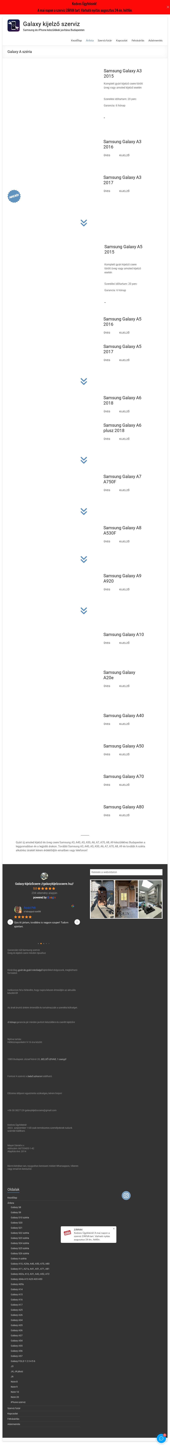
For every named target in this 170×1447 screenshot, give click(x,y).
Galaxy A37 (17, 1335)
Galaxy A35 (17, 1325)
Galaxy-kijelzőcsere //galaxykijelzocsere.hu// (44, 883)
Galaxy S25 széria (20, 1248)
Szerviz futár (105, 40)
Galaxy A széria (19, 1258)
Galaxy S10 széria (20, 1217)
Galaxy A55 (17, 1345)
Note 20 (15, 1397)
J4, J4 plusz (17, 1371)
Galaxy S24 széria (20, 1243)
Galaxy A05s (17, 1284)
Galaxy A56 (17, 1351)
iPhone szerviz (18, 1402)
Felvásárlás (138, 40)
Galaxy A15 (17, 1294)
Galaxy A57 (17, 1356)
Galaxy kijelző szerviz (51, 24)
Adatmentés (155, 40)
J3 (12, 1366)
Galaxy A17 (17, 1304)
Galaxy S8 (16, 1207)
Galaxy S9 (16, 1212)
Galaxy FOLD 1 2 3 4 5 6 (23, 1361)
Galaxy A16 (17, 1299)
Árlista (90, 40)
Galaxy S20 (16, 1222)
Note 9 (14, 1386)
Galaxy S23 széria (20, 1238)
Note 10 (15, 1392)
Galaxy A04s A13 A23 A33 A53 (26, 1279)
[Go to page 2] (43, 943)
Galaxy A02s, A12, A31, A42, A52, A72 (30, 1274)
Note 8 (14, 1381)
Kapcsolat (122, 40)
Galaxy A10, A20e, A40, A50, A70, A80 (30, 1263)
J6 (12, 1376)
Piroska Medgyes (34, 907)
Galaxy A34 (17, 1320)
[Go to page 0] (38, 943)
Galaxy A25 (17, 1310)
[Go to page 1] (41, 943)
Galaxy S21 (16, 1227)
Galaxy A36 (17, 1330)
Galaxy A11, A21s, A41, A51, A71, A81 (30, 1268)
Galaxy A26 (17, 1315)
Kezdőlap (76, 40)
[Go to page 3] (46, 943)
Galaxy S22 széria (20, 1233)
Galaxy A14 (17, 1289)
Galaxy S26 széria (20, 1253)
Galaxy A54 (17, 1340)
